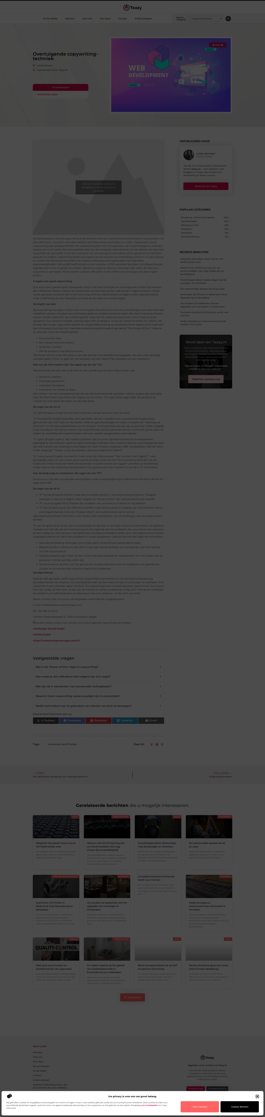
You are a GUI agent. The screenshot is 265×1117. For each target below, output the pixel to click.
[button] (257, 1096)
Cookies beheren (239, 1106)
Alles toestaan (199, 1106)
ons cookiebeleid (149, 1105)
